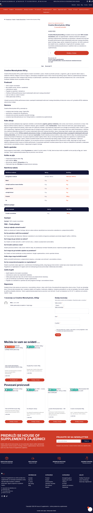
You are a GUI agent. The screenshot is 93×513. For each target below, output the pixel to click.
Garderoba (46, 12)
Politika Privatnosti (84, 478)
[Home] (4, 19)
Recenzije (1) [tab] (48, 66)
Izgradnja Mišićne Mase (56, 60)
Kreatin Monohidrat (56, 23)
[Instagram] (87, 1)
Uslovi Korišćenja (84, 480)
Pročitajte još (13, 380)
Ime (56, 316)
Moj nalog (31, 483)
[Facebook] (89, 1)
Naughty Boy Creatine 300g (33, 365)
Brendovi (74, 4)
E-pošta (57, 323)
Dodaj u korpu (71, 53)
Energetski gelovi (47, 9)
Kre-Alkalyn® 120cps (32, 408)
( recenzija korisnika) (60, 27)
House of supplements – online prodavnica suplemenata (51, 506)
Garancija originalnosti (85, 481)
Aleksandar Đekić (51, 510)
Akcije (78, 4)
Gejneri (55, 9)
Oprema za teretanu (84, 9)
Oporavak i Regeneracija (66, 60)
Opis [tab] (42, 66)
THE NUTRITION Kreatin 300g (12, 408)
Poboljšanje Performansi (76, 60)
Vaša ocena (58, 303)
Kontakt (90, 4)
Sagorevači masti (62, 9)
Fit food (75, 9)
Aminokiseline (18, 9)
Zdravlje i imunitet (28, 9)
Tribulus (70, 9)
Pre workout (38, 9)
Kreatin (11, 9)
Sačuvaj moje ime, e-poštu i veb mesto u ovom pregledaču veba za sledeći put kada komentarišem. (72, 330)
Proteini (5, 9)
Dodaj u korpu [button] (36, 380)
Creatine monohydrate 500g (77, 408)
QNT (52, 61)
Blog (82, 4)
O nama (86, 4)
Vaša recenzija (59, 307)
